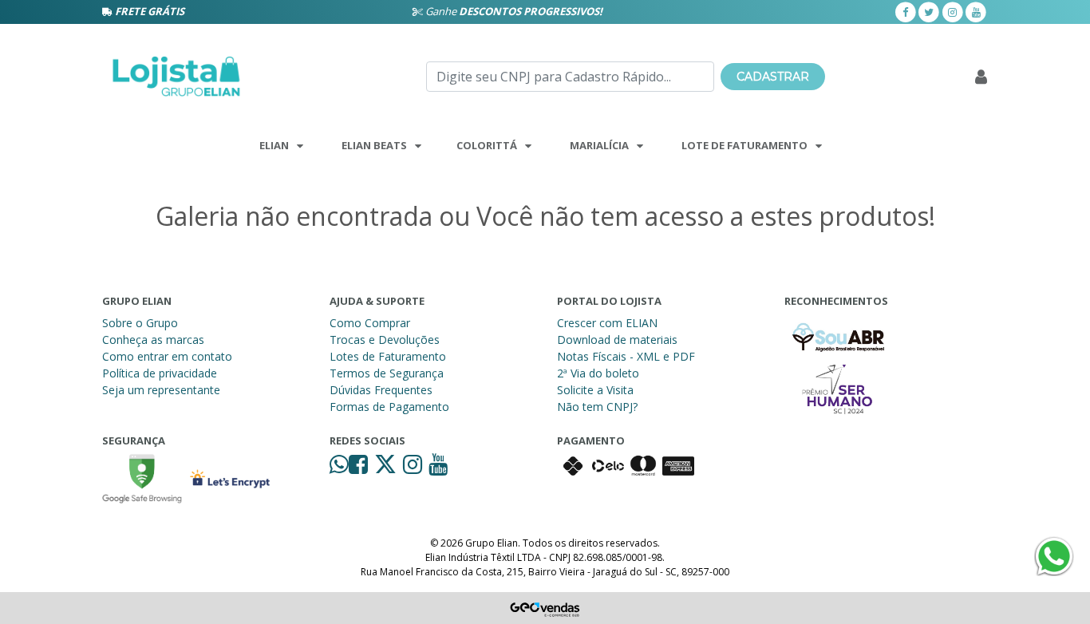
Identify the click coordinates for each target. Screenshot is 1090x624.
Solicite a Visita (595, 389)
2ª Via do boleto (598, 373)
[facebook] (906, 11)
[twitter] (929, 11)
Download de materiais (617, 339)
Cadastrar (773, 76)
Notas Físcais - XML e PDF (626, 356)
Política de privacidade (159, 373)
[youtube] (976, 11)
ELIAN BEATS (374, 145)
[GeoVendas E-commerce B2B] (545, 608)
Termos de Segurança (387, 373)
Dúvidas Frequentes (381, 389)
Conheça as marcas (153, 339)
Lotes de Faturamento (388, 356)
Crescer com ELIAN (607, 322)
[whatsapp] (339, 468)
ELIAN (274, 145)
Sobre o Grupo (140, 322)
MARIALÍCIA (599, 145)
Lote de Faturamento (744, 145)
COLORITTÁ (486, 145)
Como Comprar (370, 322)
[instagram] (953, 11)
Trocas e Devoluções (385, 339)
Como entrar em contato (167, 356)
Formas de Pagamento (389, 406)
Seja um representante (161, 389)
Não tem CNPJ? (597, 406)
